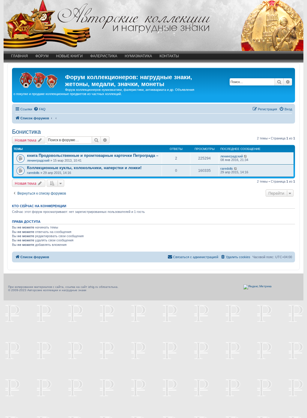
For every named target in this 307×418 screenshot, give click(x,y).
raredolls (33, 173)
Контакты (169, 56)
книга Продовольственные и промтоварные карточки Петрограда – (92, 155)
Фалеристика (103, 56)
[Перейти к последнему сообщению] (246, 156)
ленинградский (38, 160)
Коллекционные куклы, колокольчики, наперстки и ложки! (84, 168)
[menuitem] (40, 109)
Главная (19, 56)
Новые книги (69, 56)
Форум (42, 56)
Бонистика (26, 131)
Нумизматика (138, 56)
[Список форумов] (39, 78)
